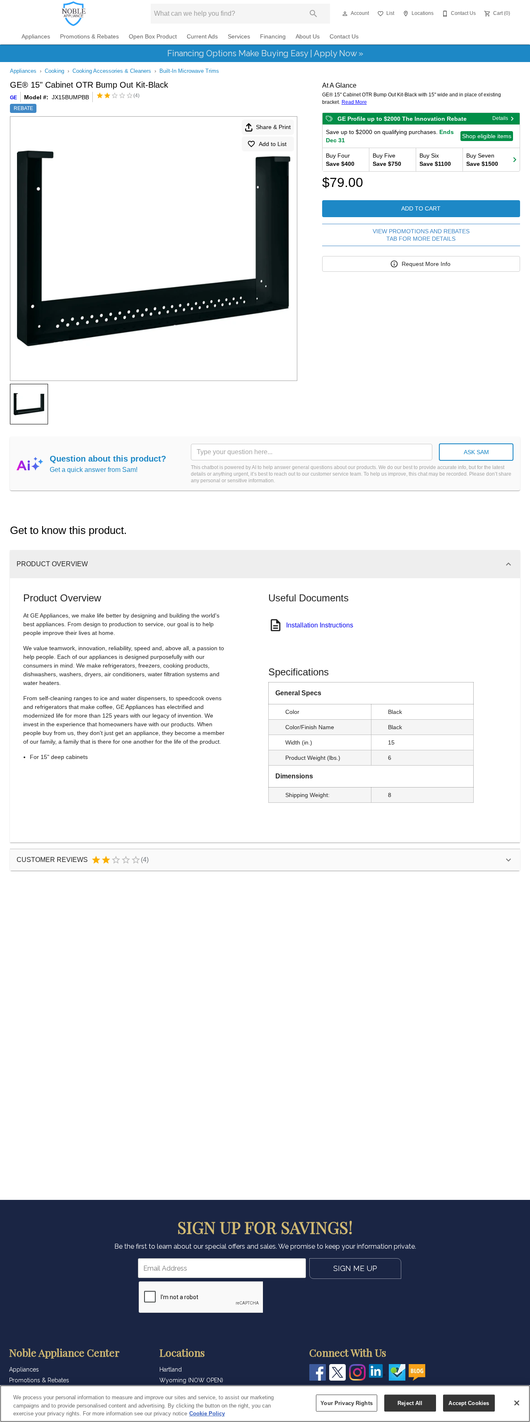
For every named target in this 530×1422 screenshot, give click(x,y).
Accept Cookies (468, 1403)
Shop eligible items (486, 136)
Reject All (410, 1403)
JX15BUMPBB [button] (70, 97)
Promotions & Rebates (89, 37)
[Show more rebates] (515, 159)
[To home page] (74, 13)
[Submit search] (313, 13)
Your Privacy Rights (346, 1403)
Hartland (170, 1369)
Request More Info (426, 264)
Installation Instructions (319, 625)
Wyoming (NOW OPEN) (191, 1380)
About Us (308, 37)
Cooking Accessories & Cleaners (111, 71)
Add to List (273, 144)
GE (13, 98)
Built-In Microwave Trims (189, 71)
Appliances (36, 37)
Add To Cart (421, 208)
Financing (273, 37)
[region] (265, 1403)
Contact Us (344, 37)
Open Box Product (153, 37)
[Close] (517, 1403)
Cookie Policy (207, 1413)
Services (239, 37)
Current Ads (202, 37)
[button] (345, 14)
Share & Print (273, 127)
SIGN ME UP (355, 1268)
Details (500, 118)
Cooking (54, 71)
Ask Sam (476, 452)
